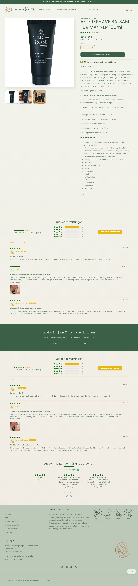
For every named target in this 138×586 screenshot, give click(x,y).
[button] (50, 9)
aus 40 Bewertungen (67, 470)
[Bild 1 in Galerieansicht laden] (11, 96)
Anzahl (82, 43)
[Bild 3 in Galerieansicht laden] (39, 96)
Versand (91, 40)
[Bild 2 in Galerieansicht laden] (25, 96)
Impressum (9, 532)
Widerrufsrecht (10, 521)
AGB (6, 518)
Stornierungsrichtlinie (123, 580)
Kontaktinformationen (99, 580)
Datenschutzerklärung (13, 529)
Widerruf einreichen (12, 525)
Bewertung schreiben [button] (110, 232)
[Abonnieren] (85, 343)
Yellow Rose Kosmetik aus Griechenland (26, 580)
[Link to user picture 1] (15, 290)
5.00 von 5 (29, 230)
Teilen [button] (85, 195)
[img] (15, 248)
